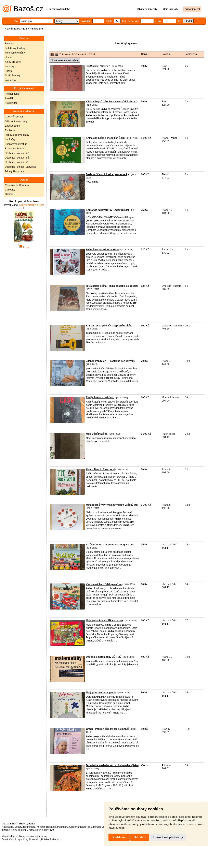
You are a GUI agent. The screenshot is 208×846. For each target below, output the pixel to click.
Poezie (9, 71)
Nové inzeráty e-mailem (65, 60)
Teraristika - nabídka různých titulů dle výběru (112, 765)
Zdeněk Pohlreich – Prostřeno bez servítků (110, 361)
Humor (8, 57)
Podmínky (62, 826)
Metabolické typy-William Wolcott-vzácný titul (112, 504)
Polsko (45, 839)
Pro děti (9, 98)
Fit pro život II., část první (100, 469)
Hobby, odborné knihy (17, 135)
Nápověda (7, 826)
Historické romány (15, 52)
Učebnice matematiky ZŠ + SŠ (103, 657)
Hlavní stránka (13, 28)
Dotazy (18, 826)
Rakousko (55, 839)
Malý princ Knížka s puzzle (101, 692)
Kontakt (41, 826)
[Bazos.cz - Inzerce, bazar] (23, 11)
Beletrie (9, 43)
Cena (144, 54)
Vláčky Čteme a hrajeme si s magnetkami (110, 544)
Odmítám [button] (140, 837)
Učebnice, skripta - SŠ (17, 157)
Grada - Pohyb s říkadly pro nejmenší (107, 729)
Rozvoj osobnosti (14, 148)
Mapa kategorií (10, 836)
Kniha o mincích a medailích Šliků (105, 138)
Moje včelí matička (96, 433)
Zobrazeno (191, 54)
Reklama (51, 826)
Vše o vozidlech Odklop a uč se (104, 584)
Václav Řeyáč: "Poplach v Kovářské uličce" (111, 101)
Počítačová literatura (16, 144)
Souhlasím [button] (119, 837)
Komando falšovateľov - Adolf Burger (107, 210)
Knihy (26, 28)
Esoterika (10, 130)
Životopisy (10, 80)
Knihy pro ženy (13, 61)
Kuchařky (10, 139)
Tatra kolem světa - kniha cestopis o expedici (112, 286)
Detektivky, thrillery (15, 48)
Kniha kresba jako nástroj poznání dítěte (109, 325)
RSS (89, 826)
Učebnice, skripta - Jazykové (20, 166)
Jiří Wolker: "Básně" (98, 66)
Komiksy (9, 66)
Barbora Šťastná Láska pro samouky (107, 174)
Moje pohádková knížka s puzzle (104, 620)
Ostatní (9, 194)
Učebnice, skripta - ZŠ (17, 153)
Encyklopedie (12, 125)
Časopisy (10, 189)
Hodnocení (29, 826)
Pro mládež (11, 103)
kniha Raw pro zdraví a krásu (102, 249)
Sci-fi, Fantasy (12, 75)
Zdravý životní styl (14, 171)
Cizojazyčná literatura (17, 185)
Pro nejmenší (12, 93)
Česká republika (18, 839)
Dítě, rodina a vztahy (16, 121)
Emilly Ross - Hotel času (100, 397)
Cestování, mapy (14, 116)
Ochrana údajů (77, 826)
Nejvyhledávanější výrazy (33, 836)
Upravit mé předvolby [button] (168, 837)
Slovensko (34, 839)
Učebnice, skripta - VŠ (17, 162)
